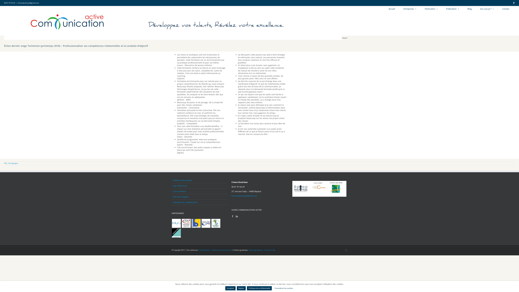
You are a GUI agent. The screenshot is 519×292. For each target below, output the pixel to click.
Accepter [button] (230, 288)
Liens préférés (179, 191)
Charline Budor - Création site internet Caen (214, 250)
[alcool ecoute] (215, 223)
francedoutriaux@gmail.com (28, 3)
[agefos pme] (176, 233)
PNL (5, 163)
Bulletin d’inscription (182, 180)
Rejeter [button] (241, 288)
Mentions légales (181, 196)
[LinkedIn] (237, 216)
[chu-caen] (176, 223)
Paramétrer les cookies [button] (284, 288)
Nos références (180, 186)
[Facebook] (233, 216)
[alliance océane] (206, 223)
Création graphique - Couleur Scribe (261, 250)
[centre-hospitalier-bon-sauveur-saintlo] (196, 223)
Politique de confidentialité (185, 202)
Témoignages (13, 163)
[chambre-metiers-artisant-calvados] (186, 223)
